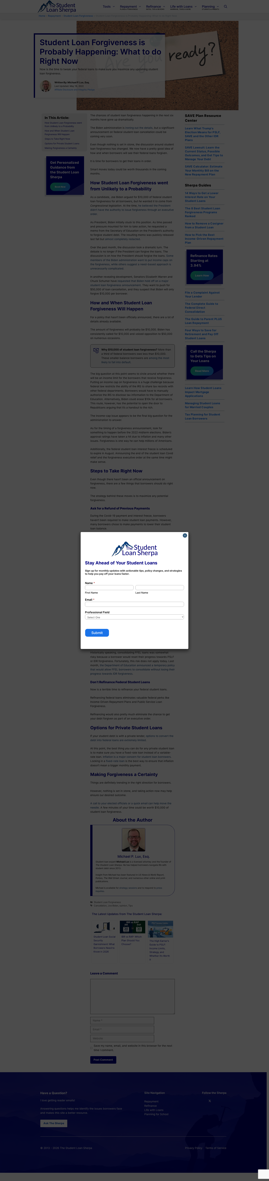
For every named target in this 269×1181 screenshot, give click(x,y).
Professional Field (97, 612)
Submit (97, 633)
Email (89, 599)
